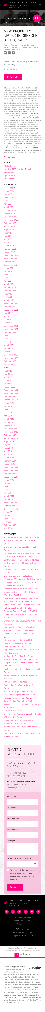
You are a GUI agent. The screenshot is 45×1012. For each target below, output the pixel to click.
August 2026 (9, 191)
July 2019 (8, 406)
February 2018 (10, 461)
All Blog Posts (9, 166)
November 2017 (11, 470)
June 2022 (8, 313)
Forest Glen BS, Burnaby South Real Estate (22, 604)
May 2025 (8, 239)
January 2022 (9, 322)
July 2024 (8, 271)
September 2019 (11, 399)
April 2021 (8, 342)
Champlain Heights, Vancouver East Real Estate (17, 99)
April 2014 (8, 528)
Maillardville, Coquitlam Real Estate (19, 656)
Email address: (13, 818)
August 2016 (9, 512)
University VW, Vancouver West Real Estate (20, 146)
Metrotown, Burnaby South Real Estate (28, 128)
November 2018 (11, 432)
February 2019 (10, 422)
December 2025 (11, 216)
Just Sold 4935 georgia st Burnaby (18, 169)
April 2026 (8, 204)
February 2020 (10, 383)
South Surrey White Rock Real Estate (19, 698)
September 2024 (11, 265)
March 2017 (9, 496)
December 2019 (11, 390)
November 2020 (11, 358)
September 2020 (11, 364)
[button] (7, 912)
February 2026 (10, 210)
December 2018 (11, 428)
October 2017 (10, 473)
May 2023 (8, 297)
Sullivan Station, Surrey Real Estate (24, 141)
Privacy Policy (9, 951)
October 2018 (10, 435)
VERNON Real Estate (13, 717)
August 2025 (9, 229)
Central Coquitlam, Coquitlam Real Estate (21, 560)
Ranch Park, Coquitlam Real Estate (18, 691)
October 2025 (10, 223)
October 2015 (10, 525)
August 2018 (9, 441)
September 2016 (11, 509)
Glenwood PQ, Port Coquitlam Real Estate (15, 113)
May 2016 (8, 521)
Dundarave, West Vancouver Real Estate (21, 598)
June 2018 (8, 448)
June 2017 (8, 486)
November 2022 (11, 303)
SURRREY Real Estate (13, 710)
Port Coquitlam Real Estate (29, 135)
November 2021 (11, 329)
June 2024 (8, 274)
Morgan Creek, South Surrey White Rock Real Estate (19, 131)
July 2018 (8, 444)
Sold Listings (9, 178)
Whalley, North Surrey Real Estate (20, 148)
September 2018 (11, 438)
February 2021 (10, 348)
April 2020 (8, 377)
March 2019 (9, 419)
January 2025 (9, 252)
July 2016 (8, 515)
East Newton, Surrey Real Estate (20, 109)
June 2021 (8, 335)
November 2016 (11, 502)
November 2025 (11, 220)
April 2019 (8, 415)
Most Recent (9, 187)
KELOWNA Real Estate (23, 124)
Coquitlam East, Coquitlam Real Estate (15, 103)
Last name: (11, 807)
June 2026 (8, 197)
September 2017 (11, 477)
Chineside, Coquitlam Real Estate (18, 576)
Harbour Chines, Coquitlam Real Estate (29, 118)
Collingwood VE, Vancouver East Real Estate (29, 101)
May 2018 (8, 451)
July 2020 (8, 371)
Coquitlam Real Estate (32, 103)
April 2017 (8, 493)
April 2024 (8, 281)
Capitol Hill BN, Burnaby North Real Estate (22, 553)
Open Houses (10, 175)
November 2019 (11, 393)
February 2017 (10, 499)
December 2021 (11, 326)
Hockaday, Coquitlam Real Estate (18, 643)
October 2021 (10, 332)
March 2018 (9, 457)
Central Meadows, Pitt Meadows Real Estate (29, 96)
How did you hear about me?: (19, 859)
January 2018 (9, 464)
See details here (10, 69)
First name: (11, 796)
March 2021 (9, 345)
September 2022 (11, 310)
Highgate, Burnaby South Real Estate (23, 122)
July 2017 (8, 483)
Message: (11, 840)
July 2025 (8, 233)
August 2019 (9, 403)
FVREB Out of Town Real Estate (28, 111)
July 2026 (8, 194)
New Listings (9, 172)
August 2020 (9, 367)
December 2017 (11, 467)
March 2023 (9, 300)
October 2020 (10, 361)
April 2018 (8, 454)
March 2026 (9, 207)
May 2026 (8, 200)
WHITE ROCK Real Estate (15, 723)
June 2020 (8, 374)
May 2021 (8, 338)
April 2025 (8, 242)
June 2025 (8, 236)
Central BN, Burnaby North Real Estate (19, 94)
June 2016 (8, 518)
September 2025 (11, 226)
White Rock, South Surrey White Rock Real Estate (25, 150)
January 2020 (9, 387)
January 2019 (9, 425)
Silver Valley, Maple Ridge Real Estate (18, 139)
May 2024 (8, 277)
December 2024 (11, 255)
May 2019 (8, 412)
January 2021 (9, 351)
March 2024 (9, 284)
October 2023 (10, 290)
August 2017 (9, 480)
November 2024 (11, 258)
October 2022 (10, 306)
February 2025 (10, 249)
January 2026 (9, 213)
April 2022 (8, 316)
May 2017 (8, 489)
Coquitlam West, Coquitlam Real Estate (15, 105)
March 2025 (9, 245)
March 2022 (9, 319)
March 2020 (9, 380)
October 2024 (10, 261)
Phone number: (13, 829)
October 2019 (10, 396)
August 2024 (9, 268)
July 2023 (8, 293)
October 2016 (10, 505)
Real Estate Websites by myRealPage (27, 951)
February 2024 (10, 287)
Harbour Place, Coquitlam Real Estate (14, 120)
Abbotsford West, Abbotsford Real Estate (23, 88)
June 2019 (8, 409)
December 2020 (11, 354)
